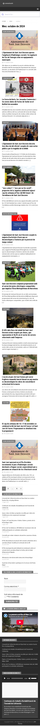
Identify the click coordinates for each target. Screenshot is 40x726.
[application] (20, 678)
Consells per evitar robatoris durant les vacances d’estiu (19, 535)
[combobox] (20, 14)
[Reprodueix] (5, 678)
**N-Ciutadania (12, 596)
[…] (20, 71)
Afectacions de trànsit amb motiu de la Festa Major (17, 557)
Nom (6, 578)
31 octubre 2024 (8, 62)
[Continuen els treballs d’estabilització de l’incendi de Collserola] (20, 690)
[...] (8, 714)
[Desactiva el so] (30, 678)
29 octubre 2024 (8, 387)
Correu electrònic (11, 586)
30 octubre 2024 (8, 245)
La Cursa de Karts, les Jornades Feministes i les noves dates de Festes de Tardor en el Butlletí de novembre (19, 101)
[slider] (34, 678)
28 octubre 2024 (8, 433)
